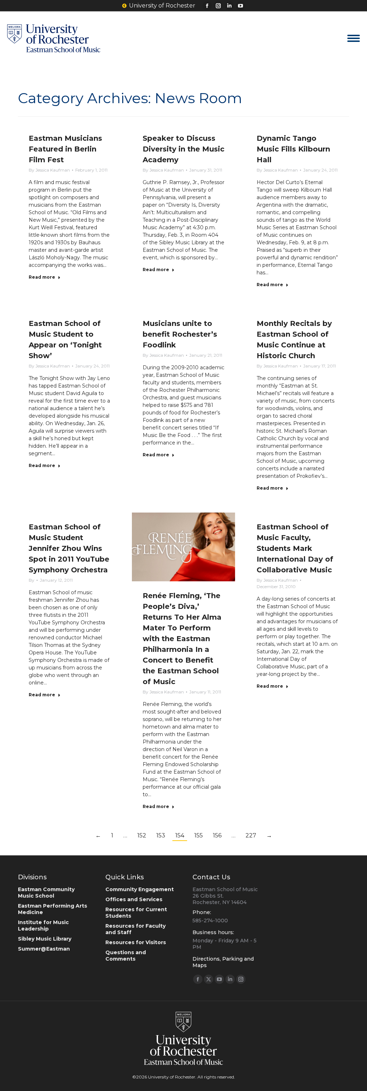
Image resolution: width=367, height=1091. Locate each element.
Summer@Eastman (44, 949)
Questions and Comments (125, 955)
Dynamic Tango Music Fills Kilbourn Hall (293, 149)
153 (160, 835)
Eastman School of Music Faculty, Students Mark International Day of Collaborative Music (295, 548)
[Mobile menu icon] (353, 38)
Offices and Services (133, 899)
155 (198, 835)
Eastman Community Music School (46, 892)
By (49, 170)
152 (141, 835)
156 (217, 835)
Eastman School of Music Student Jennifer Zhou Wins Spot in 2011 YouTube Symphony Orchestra (69, 548)
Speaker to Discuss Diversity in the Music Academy (183, 149)
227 (251, 835)
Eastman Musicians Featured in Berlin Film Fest (65, 149)
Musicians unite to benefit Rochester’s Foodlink (180, 334)
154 (179, 835)
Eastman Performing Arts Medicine (52, 909)
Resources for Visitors (135, 942)
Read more (42, 277)
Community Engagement (139, 889)
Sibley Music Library (44, 939)
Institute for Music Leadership (43, 925)
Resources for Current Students (136, 912)
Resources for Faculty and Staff (135, 929)
